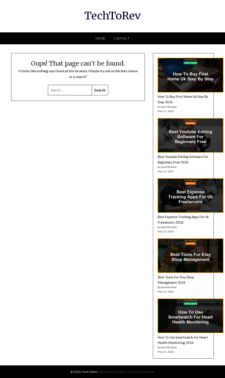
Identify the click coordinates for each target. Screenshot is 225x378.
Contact (121, 38)
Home (100, 38)
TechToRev (112, 15)
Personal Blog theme (141, 372)
